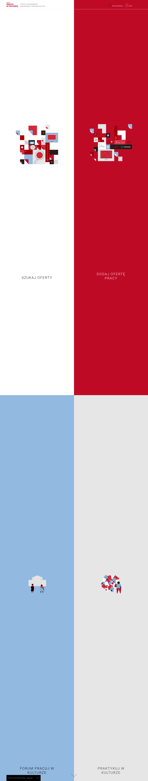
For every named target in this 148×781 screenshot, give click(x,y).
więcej (30, 778)
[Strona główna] (12, 5)
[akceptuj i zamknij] (37, 778)
